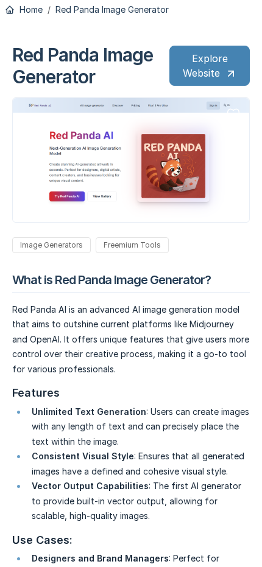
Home (30, 10)
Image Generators (51, 244)
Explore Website (205, 65)
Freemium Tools (132, 244)
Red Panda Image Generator (112, 10)
